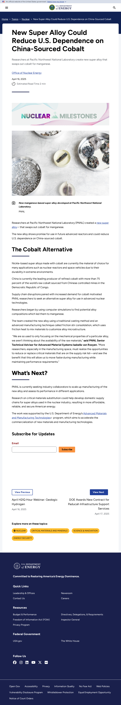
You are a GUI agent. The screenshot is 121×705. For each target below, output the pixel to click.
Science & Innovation (85, 530)
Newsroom (66, 593)
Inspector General (70, 619)
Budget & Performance (25, 614)
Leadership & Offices (24, 593)
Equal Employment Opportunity (94, 692)
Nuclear (21, 530)
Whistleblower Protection (60, 692)
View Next (97, 492)
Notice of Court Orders (21, 698)
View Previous (21, 492)
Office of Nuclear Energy (26, 73)
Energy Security (23, 538)
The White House (70, 640)
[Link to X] (40, 662)
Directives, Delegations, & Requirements (82, 614)
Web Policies (102, 686)
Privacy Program (21, 624)
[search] (114, 8)
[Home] (60, 10)
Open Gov (14, 686)
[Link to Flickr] (46, 662)
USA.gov (17, 640)
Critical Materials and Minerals (50, 530)
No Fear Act (85, 686)
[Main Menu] (7, 8)
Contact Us (19, 598)
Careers (65, 598)
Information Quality (64, 686)
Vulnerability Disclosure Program (26, 692)
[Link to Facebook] (15, 662)
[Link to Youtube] (33, 662)
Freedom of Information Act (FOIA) (31, 619)
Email (15, 443)
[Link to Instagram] (21, 662)
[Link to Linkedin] (26, 662)
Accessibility (31, 686)
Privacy (46, 686)
